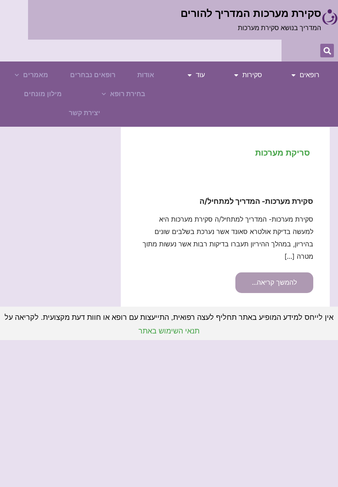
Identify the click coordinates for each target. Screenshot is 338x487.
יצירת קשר (84, 112)
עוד (200, 74)
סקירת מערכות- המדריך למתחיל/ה (256, 201)
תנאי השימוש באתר (169, 331)
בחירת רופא (127, 93)
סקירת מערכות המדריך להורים (251, 13)
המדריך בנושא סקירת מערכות (279, 27)
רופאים (309, 74)
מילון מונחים (43, 93)
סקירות (252, 74)
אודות (145, 74)
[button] (327, 50)
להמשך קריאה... (274, 279)
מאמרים (35, 74)
